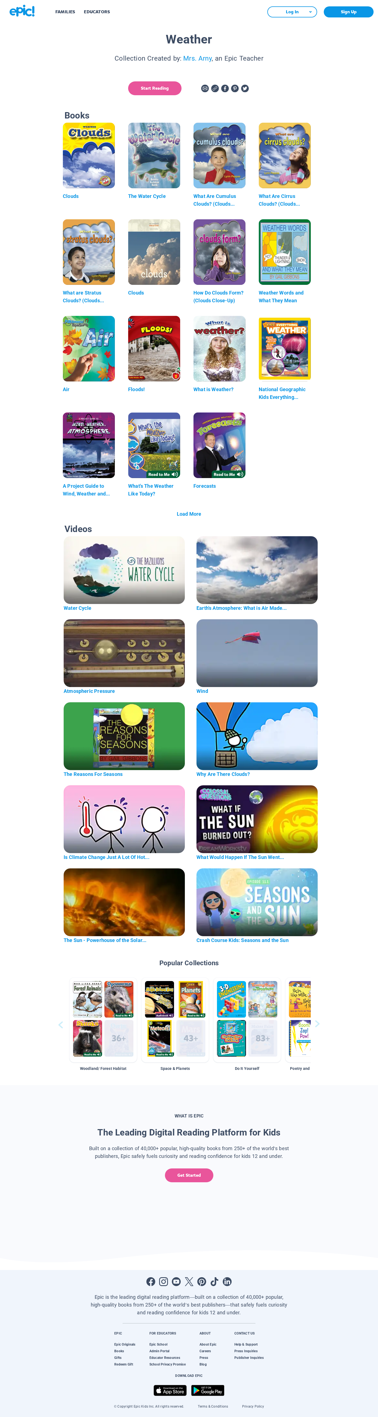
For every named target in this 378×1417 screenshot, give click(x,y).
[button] (103, 1019)
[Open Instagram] (163, 1281)
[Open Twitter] (189, 1281)
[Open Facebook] (150, 1281)
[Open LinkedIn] (227, 1281)
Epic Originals (124, 1344)
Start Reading (155, 88)
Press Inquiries (246, 1351)
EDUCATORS (97, 12)
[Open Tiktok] (214, 1281)
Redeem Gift (123, 1364)
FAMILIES (65, 12)
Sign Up (349, 12)
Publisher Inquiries (249, 1358)
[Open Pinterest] (201, 1281)
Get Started (189, 1175)
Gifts (117, 1358)
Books (119, 1351)
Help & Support (246, 1344)
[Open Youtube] (176, 1281)
